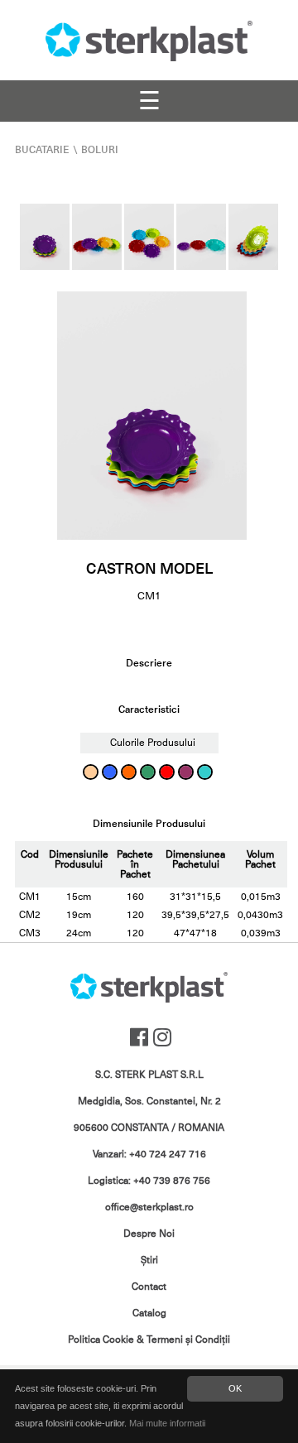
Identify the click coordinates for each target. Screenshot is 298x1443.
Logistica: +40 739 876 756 (149, 1181)
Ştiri (149, 1260)
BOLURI (99, 150)
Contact (149, 1286)
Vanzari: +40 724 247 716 (149, 1154)
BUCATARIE (42, 150)
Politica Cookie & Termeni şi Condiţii (149, 1339)
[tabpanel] (152, 416)
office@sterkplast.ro (149, 1207)
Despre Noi (149, 1234)
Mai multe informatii (167, 1423)
